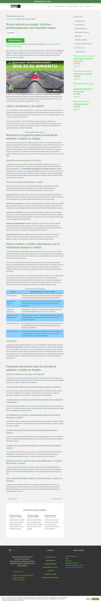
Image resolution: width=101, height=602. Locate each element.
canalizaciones (25, 123)
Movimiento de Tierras (82, 32)
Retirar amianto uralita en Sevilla (15, 516)
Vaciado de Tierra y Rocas (83, 43)
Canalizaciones (80, 21)
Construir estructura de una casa (82, 90)
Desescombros (79, 25)
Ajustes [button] (88, 599)
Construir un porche (82, 73)
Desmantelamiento (81, 28)
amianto (9, 110)
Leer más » (76, 66)
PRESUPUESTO (15, 40)
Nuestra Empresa (72, 6)
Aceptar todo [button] (95, 599)
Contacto (88, 6)
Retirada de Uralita (59, 6)
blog (15, 50)
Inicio (49, 6)
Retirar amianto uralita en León (50, 516)
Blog (81, 6)
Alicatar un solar (81, 104)
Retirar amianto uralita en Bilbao (33, 516)
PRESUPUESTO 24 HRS (42, 1)
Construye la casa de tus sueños (82, 59)
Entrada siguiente (58, 499)
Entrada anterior (11, 499)
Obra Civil (78, 36)
